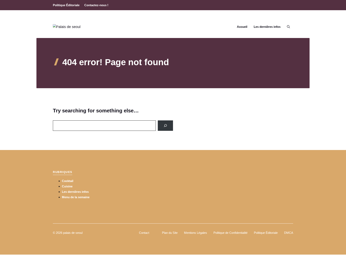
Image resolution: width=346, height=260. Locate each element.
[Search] (165, 125)
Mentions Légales (195, 232)
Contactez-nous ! (96, 5)
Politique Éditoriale (66, 5)
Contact (144, 232)
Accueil (242, 26)
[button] (288, 27)
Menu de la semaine (76, 197)
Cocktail (67, 181)
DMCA (288, 232)
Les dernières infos (267, 26)
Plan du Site (170, 232)
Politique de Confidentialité (230, 232)
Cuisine (67, 186)
